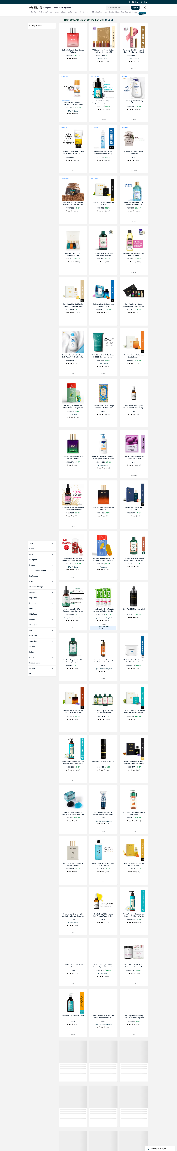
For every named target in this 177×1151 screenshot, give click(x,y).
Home (105, 12)
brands (55, 8)
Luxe (76, 12)
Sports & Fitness (131, 12)
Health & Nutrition (96, 12)
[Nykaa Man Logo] (36, 7)
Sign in (135, 8)
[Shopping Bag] (145, 7)
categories (47, 8)
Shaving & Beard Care (116, 12)
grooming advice (65, 8)
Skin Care (34, 12)
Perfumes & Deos (59, 12)
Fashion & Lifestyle (45, 12)
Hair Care (70, 12)
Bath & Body (84, 12)
